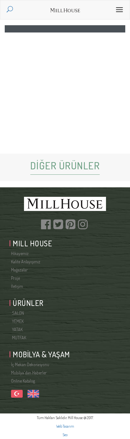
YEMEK (17, 321)
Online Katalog (23, 380)
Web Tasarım (65, 426)
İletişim (17, 286)
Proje (15, 278)
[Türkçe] (16, 393)
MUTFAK (18, 337)
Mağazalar (19, 269)
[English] (32, 393)
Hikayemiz (20, 253)
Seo (65, 434)
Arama (12, 10)
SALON (17, 313)
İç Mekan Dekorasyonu (30, 364)
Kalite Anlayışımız (25, 261)
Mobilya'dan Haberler (29, 372)
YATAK (17, 329)
